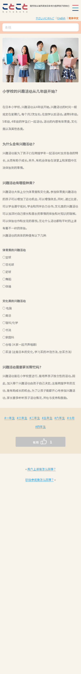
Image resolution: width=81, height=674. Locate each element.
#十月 (71, 418)
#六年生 (59, 418)
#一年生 (9, 418)
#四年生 (40, 427)
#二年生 (34, 418)
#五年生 (47, 418)
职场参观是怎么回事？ (39, 480)
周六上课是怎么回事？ (41, 469)
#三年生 (22, 418)
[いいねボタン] (32, 442)
